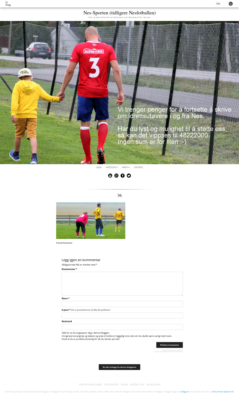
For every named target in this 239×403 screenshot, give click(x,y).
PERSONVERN (111, 384)
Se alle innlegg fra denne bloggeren (119, 367)
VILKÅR (124, 384)
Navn (66, 298)
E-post (86, 309)
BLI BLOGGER (153, 384)
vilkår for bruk (172, 351)
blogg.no (185, 391)
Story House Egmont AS (223, 391)
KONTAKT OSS (137, 384)
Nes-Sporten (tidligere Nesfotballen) (119, 13)
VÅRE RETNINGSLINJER (90, 384)
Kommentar (69, 269)
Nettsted (67, 321)
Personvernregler (163, 351)
